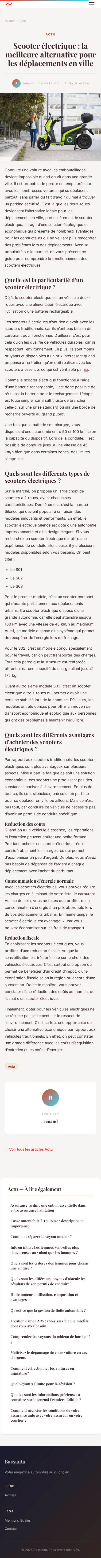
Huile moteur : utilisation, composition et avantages (44, 1297)
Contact (11, 1529)
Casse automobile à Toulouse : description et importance (47, 1223)
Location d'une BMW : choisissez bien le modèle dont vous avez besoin (50, 1323)
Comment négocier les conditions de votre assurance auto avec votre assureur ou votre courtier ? (46, 1415)
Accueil (10, 20)
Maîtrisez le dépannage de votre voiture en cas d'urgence (49, 1355)
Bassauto (15, 1461)
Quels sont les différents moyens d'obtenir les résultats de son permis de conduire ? (48, 1281)
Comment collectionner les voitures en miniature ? (42, 1371)
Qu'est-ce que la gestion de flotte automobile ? (48, 1310)
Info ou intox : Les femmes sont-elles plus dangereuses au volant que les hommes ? (45, 1250)
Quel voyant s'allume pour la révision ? (43, 1383)
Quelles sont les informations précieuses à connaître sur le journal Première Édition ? (46, 1397)
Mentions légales (18, 1520)
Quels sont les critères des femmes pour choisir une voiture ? (50, 1265)
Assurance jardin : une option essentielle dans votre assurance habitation (48, 1208)
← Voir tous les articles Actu (29, 1149)
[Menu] (91, 4)
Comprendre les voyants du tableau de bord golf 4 (50, 1339)
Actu (22, 20)
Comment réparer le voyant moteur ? (41, 1236)
